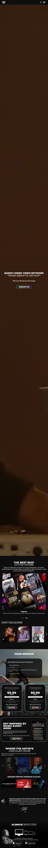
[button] (21, 618)
